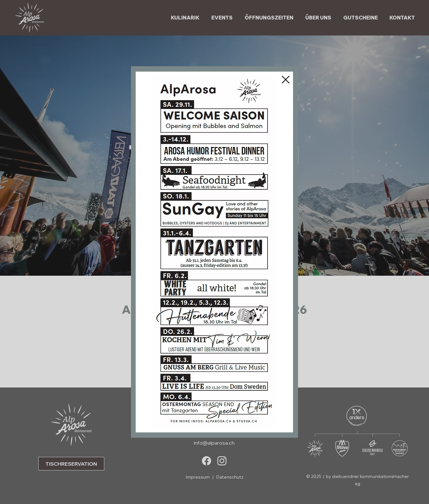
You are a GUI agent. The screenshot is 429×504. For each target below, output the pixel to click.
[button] (286, 80)
